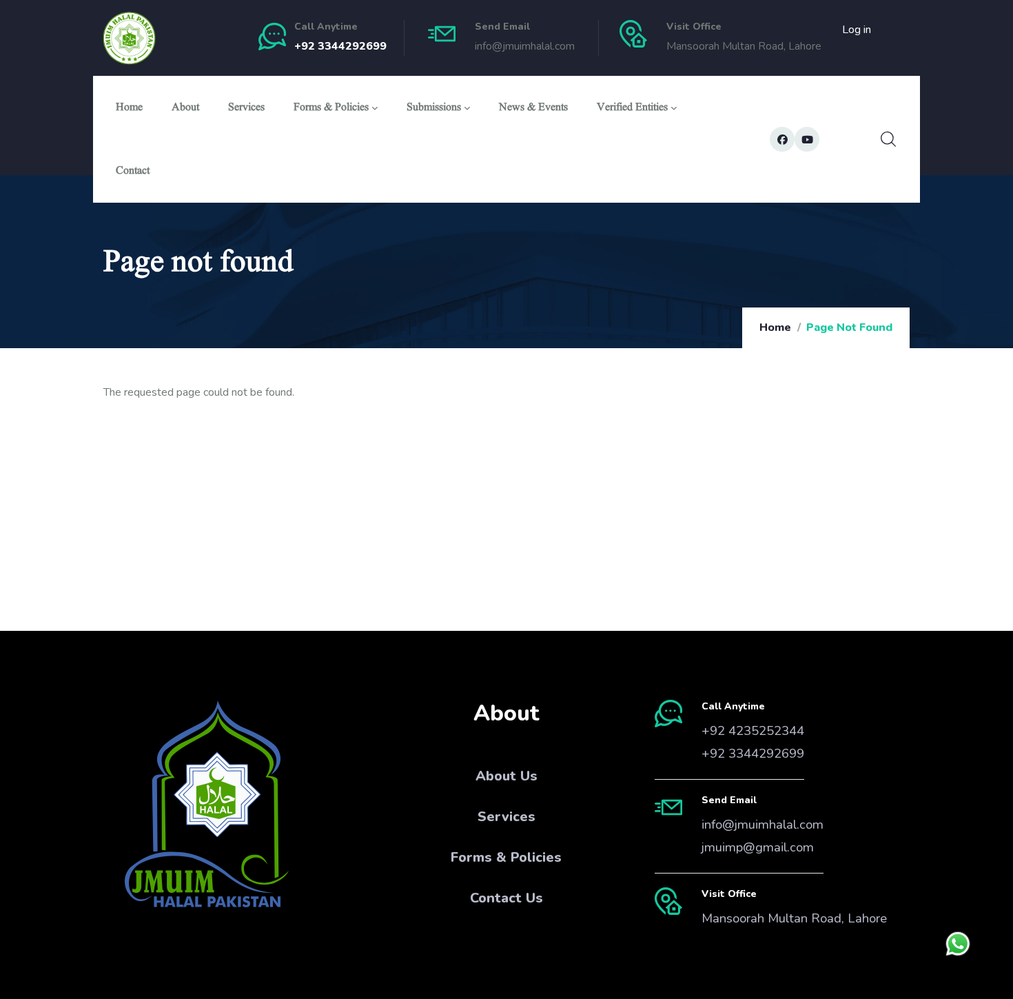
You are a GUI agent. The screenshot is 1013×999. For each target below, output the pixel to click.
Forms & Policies (331, 108)
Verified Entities (632, 108)
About (185, 108)
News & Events (533, 108)
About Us (506, 776)
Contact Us (506, 898)
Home (129, 108)
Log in (856, 29)
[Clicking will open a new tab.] (958, 944)
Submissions (434, 108)
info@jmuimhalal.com (762, 825)
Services (246, 108)
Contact (133, 172)
